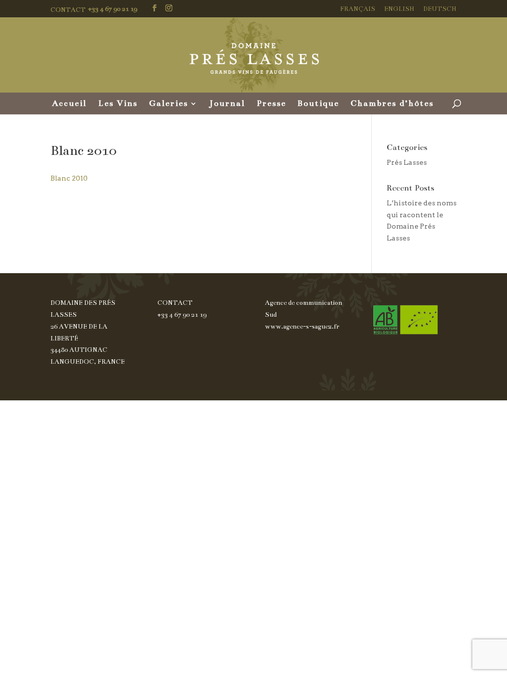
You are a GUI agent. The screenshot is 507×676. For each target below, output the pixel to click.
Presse (271, 104)
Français (357, 9)
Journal (227, 104)
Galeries (168, 104)
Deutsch (439, 9)
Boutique (318, 104)
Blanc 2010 (69, 178)
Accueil (69, 104)
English (399, 9)
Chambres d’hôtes (392, 104)
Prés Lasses (407, 162)
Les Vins (118, 104)
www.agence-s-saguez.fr (302, 327)
